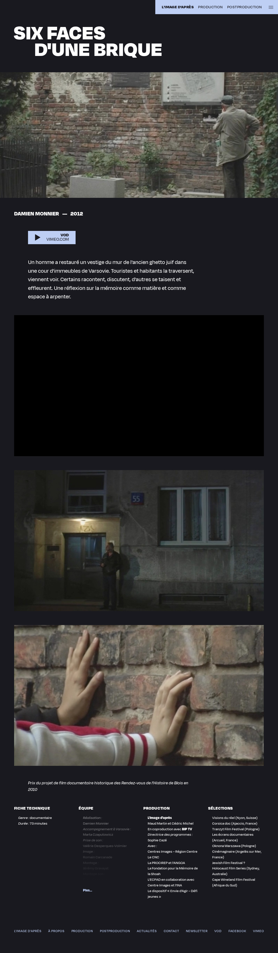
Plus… (87, 890)
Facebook (237, 931)
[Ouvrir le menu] (271, 7)
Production (210, 7)
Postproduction (244, 7)
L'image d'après (27, 931)
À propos (56, 931)
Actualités (147, 931)
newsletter (197, 931)
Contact (171, 931)
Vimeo (258, 931)
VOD (218, 931)
